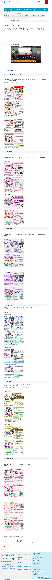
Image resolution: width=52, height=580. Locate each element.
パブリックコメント (5, 570)
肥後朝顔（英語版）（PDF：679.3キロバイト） (11, 377)
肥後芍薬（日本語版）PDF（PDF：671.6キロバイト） (12, 191)
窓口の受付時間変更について (38, 569)
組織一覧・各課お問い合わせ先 (39, 571)
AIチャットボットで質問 (6, 561)
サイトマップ (20, 562)
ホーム (5, 5)
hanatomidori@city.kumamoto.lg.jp (28, 542)
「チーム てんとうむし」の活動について (10, 15)
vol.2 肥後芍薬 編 (33, 15)
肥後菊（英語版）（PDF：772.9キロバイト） (11, 454)
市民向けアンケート (5, 571)
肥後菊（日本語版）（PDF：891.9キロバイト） (11, 421)
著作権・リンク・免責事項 (22, 559)
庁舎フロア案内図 (37, 560)
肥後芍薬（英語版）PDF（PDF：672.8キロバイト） (12, 224)
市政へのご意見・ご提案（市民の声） (7, 566)
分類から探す (9, 5)
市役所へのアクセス (38, 558)
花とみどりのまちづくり (34, 5)
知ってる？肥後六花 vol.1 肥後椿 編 (23, 15)
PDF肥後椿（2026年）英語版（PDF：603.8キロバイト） (12, 147)
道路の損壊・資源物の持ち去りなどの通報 (8, 568)
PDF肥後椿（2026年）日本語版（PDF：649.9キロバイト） (13, 115)
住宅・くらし (14, 5)
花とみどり (28, 5)
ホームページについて (21, 555)
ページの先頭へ (49, 551)
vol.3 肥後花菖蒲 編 (41, 15)
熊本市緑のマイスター (18, 33)
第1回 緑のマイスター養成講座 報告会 (10, 70)
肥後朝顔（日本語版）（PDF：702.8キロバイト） (11, 344)
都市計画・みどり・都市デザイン (21, 5)
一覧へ (14, 564)
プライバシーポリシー (21, 557)
